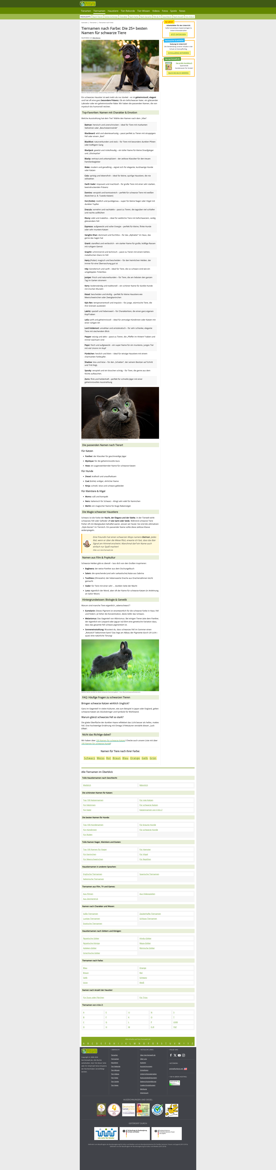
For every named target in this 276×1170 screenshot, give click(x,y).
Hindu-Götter (145, 938)
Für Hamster (145, 849)
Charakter (123, 17)
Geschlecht (167, 17)
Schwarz (89, 758)
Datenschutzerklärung (148, 1082)
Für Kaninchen (89, 854)
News (182, 10)
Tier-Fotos (114, 1078)
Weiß (142, 982)
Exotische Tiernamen (92, 923)
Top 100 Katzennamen (93, 800)
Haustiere (113, 10)
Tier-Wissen (143, 10)
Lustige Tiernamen (91, 918)
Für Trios (143, 997)
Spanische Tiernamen (149, 874)
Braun (117, 758)
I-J (129, 1012)
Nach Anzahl (178, 17)
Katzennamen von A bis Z (151, 810)
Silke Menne (96, 38)
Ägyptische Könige (91, 943)
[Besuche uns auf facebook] (170, 1055)
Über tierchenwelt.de (147, 1055)
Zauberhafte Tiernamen (150, 913)
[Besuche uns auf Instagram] (183, 1055)
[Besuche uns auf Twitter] (175, 1055)
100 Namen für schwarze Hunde (96, 743)
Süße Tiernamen (90, 913)
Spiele (173, 10)
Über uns (143, 1059)
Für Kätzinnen (89, 805)
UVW (175, 1022)
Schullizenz (144, 1070)
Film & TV (157, 17)
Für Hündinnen (90, 829)
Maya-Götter (145, 943)
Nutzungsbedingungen (148, 1078)
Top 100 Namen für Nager (95, 849)
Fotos (165, 10)
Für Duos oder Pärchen (93, 997)
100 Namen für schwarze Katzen (110, 740)
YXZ (175, 1027)
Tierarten (86, 10)
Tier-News (114, 1085)
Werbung (143, 1089)
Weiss (100, 758)
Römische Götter (147, 948)
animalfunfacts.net (176, 1069)
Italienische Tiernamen (93, 879)
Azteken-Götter (89, 948)
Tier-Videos (115, 1074)
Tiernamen (99, 10)
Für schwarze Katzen (149, 805)
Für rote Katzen (146, 800)
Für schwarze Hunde (149, 829)
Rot (108, 758)
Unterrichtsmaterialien (148, 1074)
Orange (135, 758)
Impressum (144, 1093)
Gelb (145, 758)
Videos (156, 10)
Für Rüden (87, 834)
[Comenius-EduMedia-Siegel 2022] (115, 1110)
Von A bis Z (189, 17)
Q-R (152, 1027)
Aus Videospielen (147, 894)
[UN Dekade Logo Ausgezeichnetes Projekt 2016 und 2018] (144, 1110)
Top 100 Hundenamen (93, 824)
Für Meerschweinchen (93, 859)
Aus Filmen (88, 894)
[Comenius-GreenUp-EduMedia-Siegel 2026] (102, 1110)
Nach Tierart (98, 17)
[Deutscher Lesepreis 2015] (129, 1110)
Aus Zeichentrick (90, 899)
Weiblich (87, 785)
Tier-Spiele (115, 1082)
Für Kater (87, 810)
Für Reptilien (145, 859)
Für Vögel (144, 854)
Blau (125, 758)
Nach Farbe (134, 17)
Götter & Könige (111, 17)
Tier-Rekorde (128, 10)
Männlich (144, 785)
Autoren (143, 1063)
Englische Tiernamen (92, 874)
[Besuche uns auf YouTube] (179, 1055)
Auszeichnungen (146, 1066)
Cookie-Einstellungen (147, 1085)
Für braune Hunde (148, 824)
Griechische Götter (91, 953)
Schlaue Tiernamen (148, 918)
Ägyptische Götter (91, 938)
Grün (153, 758)
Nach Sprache (146, 17)
